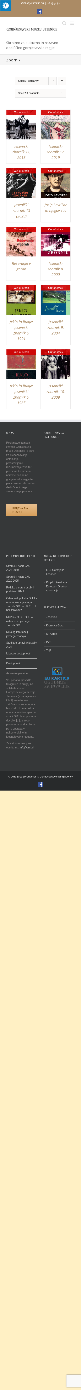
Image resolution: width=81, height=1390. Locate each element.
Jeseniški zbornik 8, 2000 (56, 269)
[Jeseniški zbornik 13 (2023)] (21, 170)
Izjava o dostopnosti (18, 653)
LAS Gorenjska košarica (55, 572)
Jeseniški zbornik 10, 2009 (56, 391)
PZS (49, 642)
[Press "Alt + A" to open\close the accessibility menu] (5, 5)
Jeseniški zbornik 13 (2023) (21, 210)
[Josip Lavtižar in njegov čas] (55, 170)
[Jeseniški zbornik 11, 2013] (21, 111)
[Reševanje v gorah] (21, 228)
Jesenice (51, 617)
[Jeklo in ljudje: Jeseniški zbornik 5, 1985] (21, 351)
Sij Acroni (52, 633)
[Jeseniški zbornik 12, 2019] (55, 111)
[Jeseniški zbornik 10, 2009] (55, 351)
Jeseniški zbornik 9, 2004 (56, 327)
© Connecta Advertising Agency (55, 776)
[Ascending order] (62, 81)
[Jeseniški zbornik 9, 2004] (55, 287)
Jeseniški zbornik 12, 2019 (56, 152)
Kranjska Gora (54, 625)
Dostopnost (13, 663)
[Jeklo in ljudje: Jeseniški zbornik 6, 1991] (21, 287)
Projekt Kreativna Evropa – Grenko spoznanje (56, 586)
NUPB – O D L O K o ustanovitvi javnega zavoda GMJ (19, 621)
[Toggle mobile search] (64, 23)
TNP (49, 650)
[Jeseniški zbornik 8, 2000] (55, 228)
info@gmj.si (53, 3)
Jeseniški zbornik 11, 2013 (21, 152)
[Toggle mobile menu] (72, 23)
